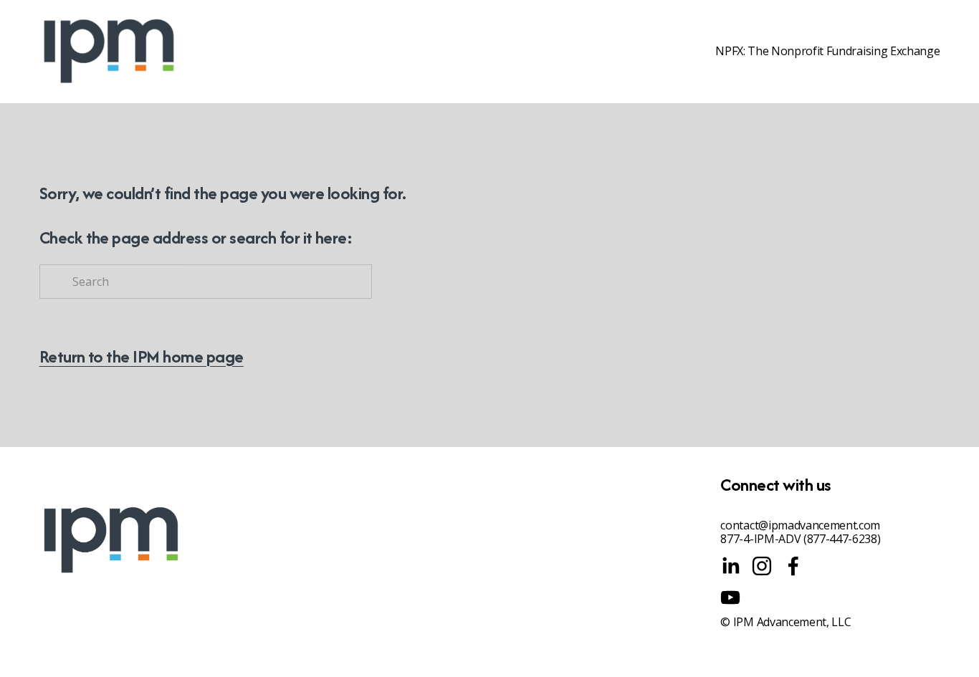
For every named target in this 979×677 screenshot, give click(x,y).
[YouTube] (730, 597)
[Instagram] (762, 566)
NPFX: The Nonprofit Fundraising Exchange (827, 51)
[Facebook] (793, 566)
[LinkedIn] (730, 566)
